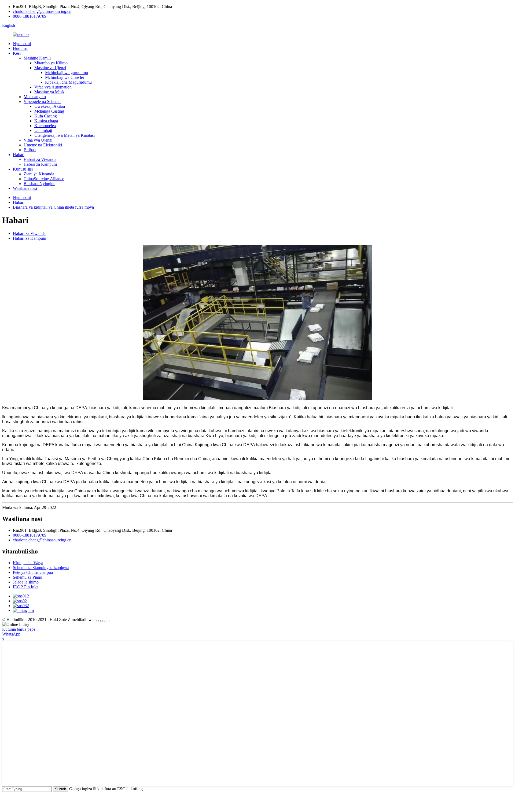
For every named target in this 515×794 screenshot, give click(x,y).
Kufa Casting (45, 116)
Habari (18, 154)
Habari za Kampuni (40, 164)
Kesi (17, 53)
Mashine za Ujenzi (50, 67)
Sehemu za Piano (27, 577)
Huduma (20, 48)
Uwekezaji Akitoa (49, 106)
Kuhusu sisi (23, 169)
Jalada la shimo (26, 582)
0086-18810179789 (29, 16)
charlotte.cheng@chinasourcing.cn (42, 11)
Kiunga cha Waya (28, 562)
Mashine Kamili (37, 58)
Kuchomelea (45, 125)
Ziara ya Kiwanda (39, 174)
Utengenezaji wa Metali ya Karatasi (64, 135)
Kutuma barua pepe (18, 629)
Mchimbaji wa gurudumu (66, 72)
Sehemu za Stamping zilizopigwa (41, 567)
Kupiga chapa (46, 121)
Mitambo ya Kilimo (51, 63)
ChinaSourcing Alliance (44, 178)
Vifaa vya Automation (53, 87)
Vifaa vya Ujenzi (38, 140)
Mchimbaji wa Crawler (64, 77)
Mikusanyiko (35, 96)
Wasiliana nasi (25, 188)
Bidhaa (30, 149)
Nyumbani (22, 43)
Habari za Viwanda (40, 159)
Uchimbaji (43, 130)
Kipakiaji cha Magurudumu (68, 82)
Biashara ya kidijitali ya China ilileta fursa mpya (53, 207)
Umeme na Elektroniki (43, 145)
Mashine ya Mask (49, 92)
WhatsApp (11, 634)
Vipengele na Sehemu (42, 101)
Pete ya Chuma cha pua (33, 572)
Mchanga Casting (49, 111)
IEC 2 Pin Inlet (25, 587)
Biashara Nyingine (39, 183)
